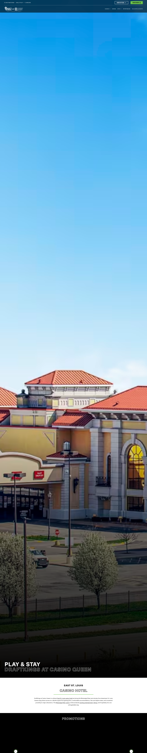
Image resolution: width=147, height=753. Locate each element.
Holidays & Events (137, 9)
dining (95, 703)
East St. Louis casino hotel (65, 698)
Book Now (136, 3)
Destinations (10, 2)
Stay (118, 9)
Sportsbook (126, 9)
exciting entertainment (86, 703)
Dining (114, 9)
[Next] (131, 751)
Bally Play (19, 2)
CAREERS (28, 2)
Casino (107, 9)
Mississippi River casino (63, 703)
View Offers (120, 3)
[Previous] (15, 751)
